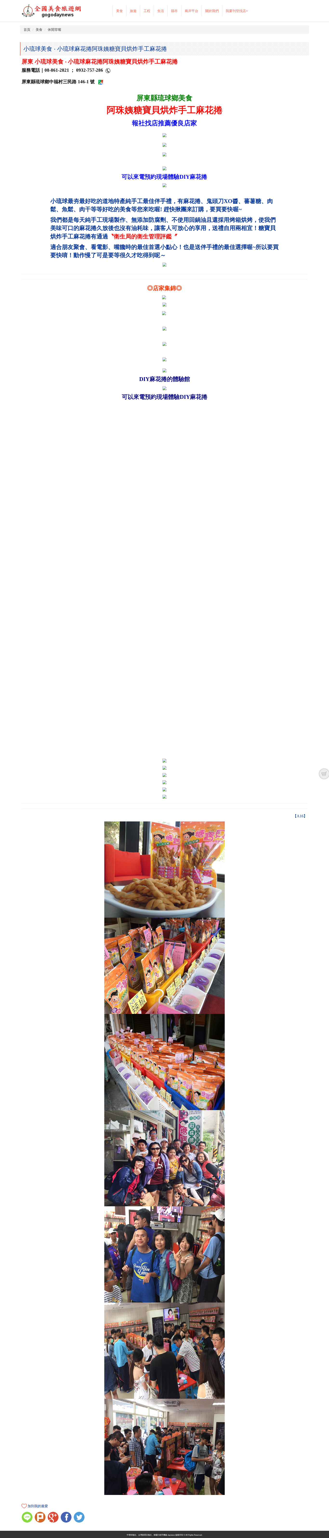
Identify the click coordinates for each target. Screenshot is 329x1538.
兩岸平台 (191, 11)
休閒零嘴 (54, 30)
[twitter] (80, 1518)
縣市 (174, 11)
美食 (119, 11)
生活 (160, 11)
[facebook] (67, 1518)
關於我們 (212, 11)
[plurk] (41, 1518)
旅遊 (133, 11)
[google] (54, 1518)
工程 (147, 11)
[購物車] (324, 774)
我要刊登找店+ (237, 11)
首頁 (27, 30)
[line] (28, 1518)
